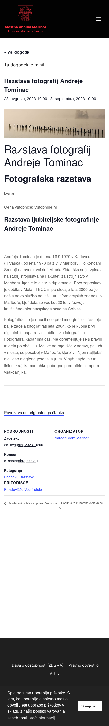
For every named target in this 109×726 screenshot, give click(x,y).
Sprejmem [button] (89, 706)
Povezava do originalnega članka (34, 412)
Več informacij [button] (42, 718)
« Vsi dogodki (17, 52)
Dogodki (10, 476)
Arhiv (54, 673)
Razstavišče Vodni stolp (23, 489)
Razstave (26, 476)
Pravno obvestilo (83, 665)
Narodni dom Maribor (72, 437)
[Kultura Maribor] (25, 18)
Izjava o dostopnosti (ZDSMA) (37, 665)
